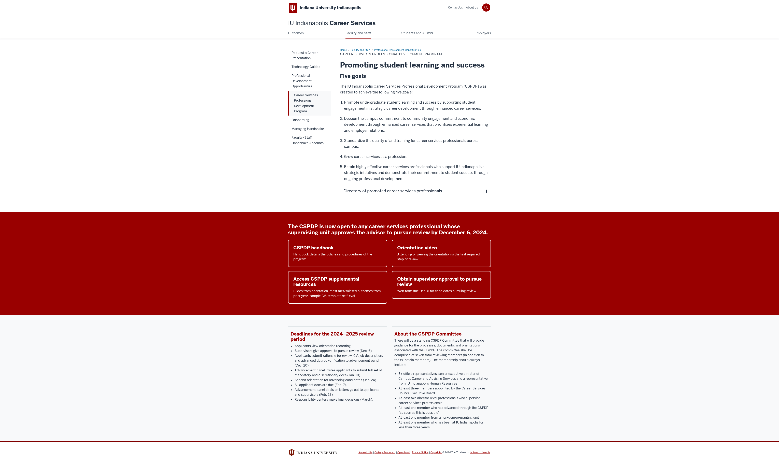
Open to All (403, 452)
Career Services (332, 23)
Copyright (436, 452)
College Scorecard (384, 452)
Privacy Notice (420, 452)
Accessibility (365, 452)
